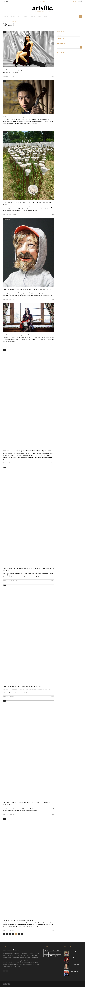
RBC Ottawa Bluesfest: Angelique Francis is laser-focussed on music (24, 70)
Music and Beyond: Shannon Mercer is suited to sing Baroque (22, 686)
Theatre (8, 219)
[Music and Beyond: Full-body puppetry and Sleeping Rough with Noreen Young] (28, 252)
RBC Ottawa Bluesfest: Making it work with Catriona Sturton (22, 335)
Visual (4, 131)
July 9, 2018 (6, 462)
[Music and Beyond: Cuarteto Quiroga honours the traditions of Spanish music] (28, 398)
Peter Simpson (13, 214)
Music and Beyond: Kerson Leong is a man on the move (20, 117)
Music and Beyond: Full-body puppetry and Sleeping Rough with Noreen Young (27, 289)
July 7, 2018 (6, 580)
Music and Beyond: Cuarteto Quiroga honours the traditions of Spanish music (27, 451)
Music (4, 219)
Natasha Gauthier (13, 580)
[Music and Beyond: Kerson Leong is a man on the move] (28, 97)
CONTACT (74, 1)
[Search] (80, 16)
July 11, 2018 (6, 76)
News (46, 955)
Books (53, 950)
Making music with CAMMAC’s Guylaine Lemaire (18, 920)
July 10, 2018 (6, 214)
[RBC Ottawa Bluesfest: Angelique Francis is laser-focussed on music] (28, 49)
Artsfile (59, 56)
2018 (8, 21)
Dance (58, 950)
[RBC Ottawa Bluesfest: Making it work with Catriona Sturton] (28, 317)
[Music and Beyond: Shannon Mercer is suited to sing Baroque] (28, 634)
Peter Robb (12, 76)
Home (4, 21)
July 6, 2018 (6, 814)
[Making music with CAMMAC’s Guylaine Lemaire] (28, 868)
